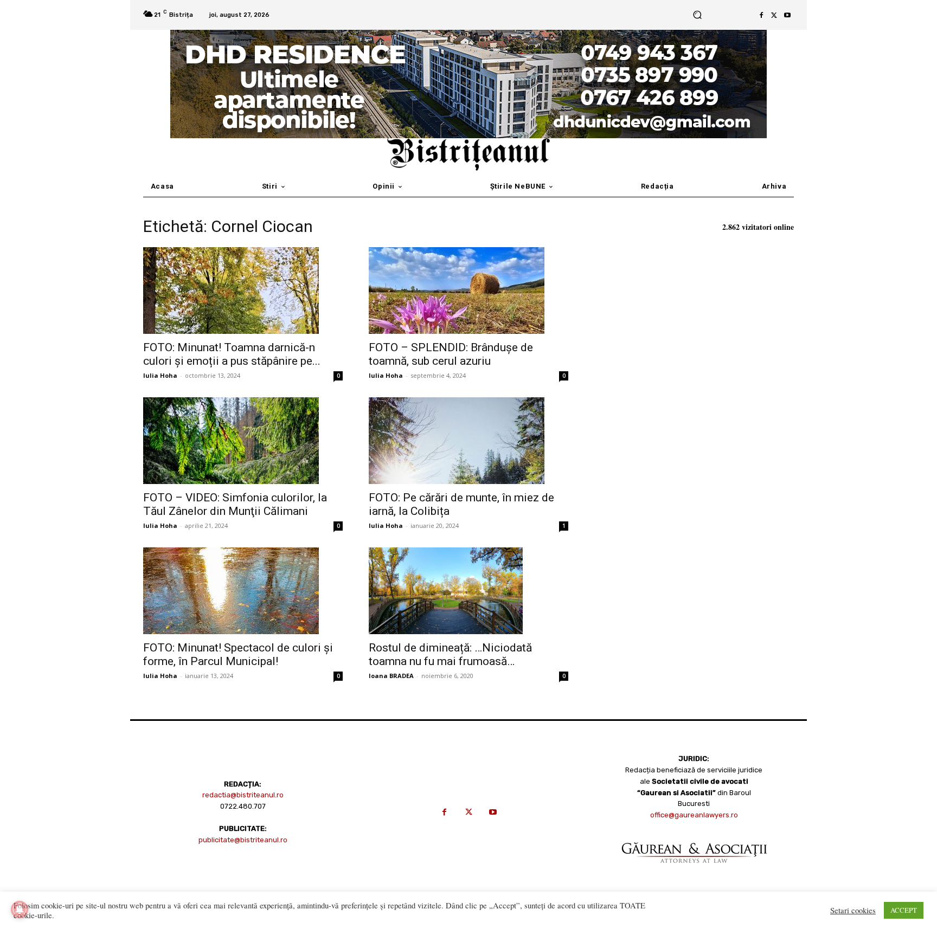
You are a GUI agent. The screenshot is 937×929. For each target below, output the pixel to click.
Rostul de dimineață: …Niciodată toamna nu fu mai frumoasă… (450, 654)
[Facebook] (761, 15)
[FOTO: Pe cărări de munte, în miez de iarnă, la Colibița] (468, 440)
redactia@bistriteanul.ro (243, 795)
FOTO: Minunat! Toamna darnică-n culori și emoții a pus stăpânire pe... (231, 354)
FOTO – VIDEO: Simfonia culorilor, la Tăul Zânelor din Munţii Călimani (235, 504)
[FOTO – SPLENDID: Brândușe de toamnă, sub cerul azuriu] (468, 290)
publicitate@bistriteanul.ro (242, 840)
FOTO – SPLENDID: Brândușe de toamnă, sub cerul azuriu (451, 354)
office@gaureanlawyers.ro (694, 815)
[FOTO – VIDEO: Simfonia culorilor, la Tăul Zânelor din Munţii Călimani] (243, 440)
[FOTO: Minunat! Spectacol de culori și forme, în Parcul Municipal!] (243, 590)
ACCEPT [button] (903, 910)
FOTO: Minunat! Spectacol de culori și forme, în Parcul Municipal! (238, 654)
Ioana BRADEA (391, 676)
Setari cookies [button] (853, 910)
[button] (697, 15)
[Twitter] (774, 15)
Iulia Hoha (160, 375)
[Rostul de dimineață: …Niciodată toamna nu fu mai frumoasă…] (468, 590)
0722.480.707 (243, 806)
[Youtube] (787, 15)
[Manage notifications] (19, 909)
